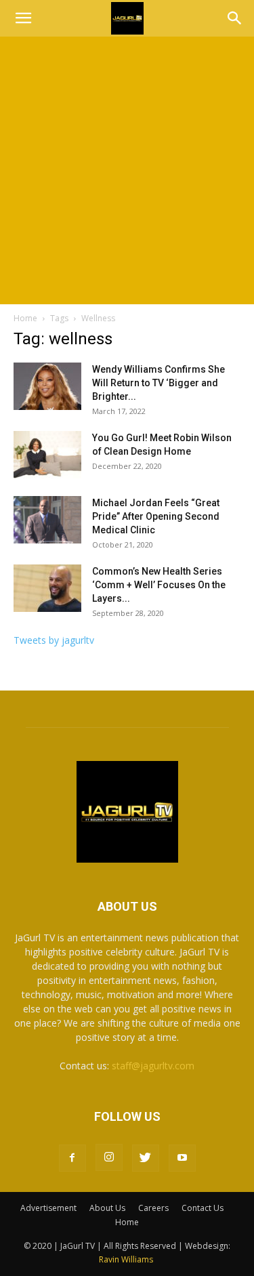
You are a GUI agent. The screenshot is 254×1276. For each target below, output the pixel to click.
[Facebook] (72, 1158)
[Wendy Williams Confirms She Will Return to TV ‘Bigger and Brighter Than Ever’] (47, 386)
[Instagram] (109, 1157)
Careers (153, 1208)
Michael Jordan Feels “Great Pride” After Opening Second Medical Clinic (155, 516)
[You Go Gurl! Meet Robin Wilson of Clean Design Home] (47, 454)
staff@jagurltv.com (153, 1065)
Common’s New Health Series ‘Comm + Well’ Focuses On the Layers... (159, 585)
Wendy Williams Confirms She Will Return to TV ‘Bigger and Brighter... (158, 383)
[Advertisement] (127, 170)
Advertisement (48, 1208)
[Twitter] (145, 1158)
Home (25, 318)
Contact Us (203, 1208)
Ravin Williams (127, 1259)
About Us (107, 1208)
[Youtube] (182, 1158)
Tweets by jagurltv (54, 640)
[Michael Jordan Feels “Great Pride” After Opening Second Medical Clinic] (47, 519)
